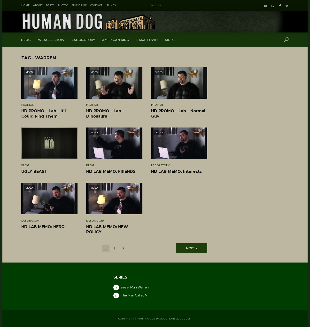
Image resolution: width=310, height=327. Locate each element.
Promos (27, 104)
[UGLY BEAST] (49, 143)
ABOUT (38, 5)
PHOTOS (63, 5)
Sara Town (147, 40)
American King (115, 40)
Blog (26, 40)
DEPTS (50, 5)
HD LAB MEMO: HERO (43, 226)
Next (190, 248)
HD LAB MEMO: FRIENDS (111, 171)
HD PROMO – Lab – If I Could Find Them (43, 114)
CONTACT (96, 5)
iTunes (111, 5)
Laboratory (83, 40)
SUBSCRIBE (79, 5)
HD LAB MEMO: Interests (176, 171)
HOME (25, 5)
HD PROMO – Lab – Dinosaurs (105, 114)
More (170, 40)
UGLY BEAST (34, 171)
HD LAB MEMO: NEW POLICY (107, 229)
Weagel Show (51, 40)
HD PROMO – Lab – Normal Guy (178, 114)
